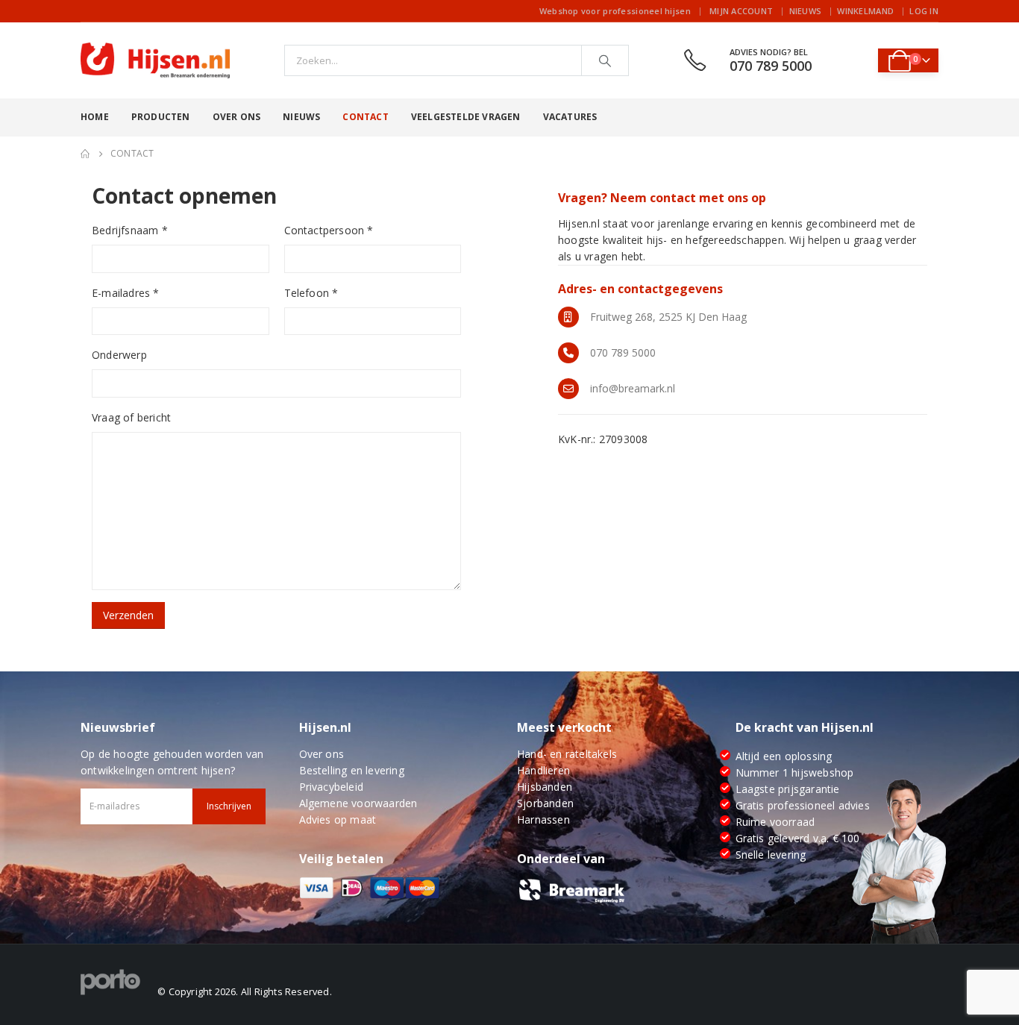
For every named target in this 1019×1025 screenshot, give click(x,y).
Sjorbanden (545, 803)
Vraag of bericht (131, 417)
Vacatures (570, 116)
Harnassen (543, 819)
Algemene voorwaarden (358, 803)
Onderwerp (119, 355)
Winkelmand (865, 10)
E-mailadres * (126, 293)
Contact (365, 116)
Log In (923, 10)
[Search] (605, 60)
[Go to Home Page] (85, 153)
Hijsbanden (544, 787)
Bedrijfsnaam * (130, 230)
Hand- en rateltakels (567, 754)
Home (95, 116)
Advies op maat (338, 819)
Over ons (237, 116)
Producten (160, 116)
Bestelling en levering (351, 770)
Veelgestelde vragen (466, 116)
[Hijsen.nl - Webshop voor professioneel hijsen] (155, 60)
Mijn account (741, 10)
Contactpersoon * (329, 230)
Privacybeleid (331, 787)
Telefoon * (311, 293)
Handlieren (543, 770)
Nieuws (805, 10)
